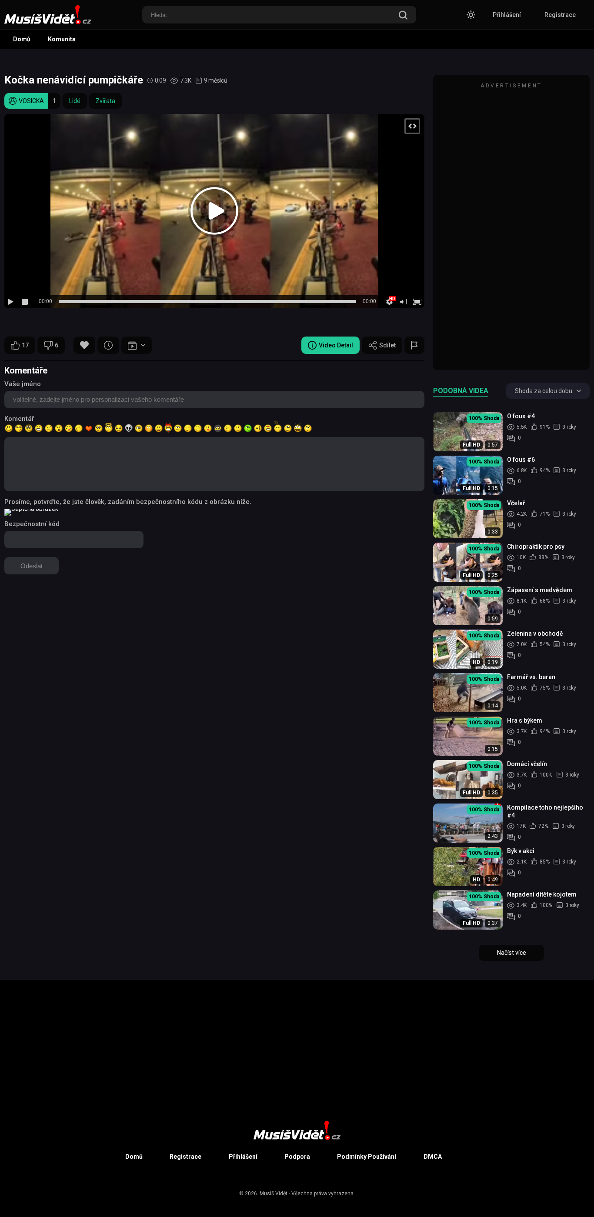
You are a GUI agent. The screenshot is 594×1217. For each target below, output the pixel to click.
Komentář (19, 419)
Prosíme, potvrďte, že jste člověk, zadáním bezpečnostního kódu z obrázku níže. (127, 502)
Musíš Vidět (273, 1193)
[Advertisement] (511, 226)
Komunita (62, 39)
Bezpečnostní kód (32, 524)
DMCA (433, 1156)
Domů (21, 39)
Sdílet (387, 345)
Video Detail (336, 345)
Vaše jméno (22, 384)
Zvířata (105, 100)
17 (25, 345)
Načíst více (511, 952)
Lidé (74, 100)
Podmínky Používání (366, 1156)
